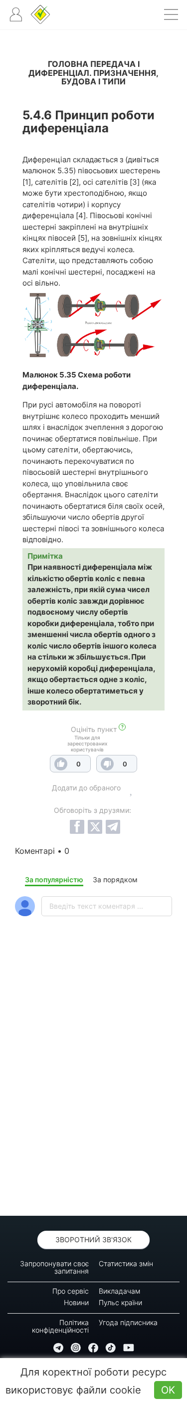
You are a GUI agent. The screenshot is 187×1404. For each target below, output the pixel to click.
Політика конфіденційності (60, 1326)
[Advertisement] (93, 1092)
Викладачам (119, 1291)
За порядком (115, 879)
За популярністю (54, 879)
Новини (76, 1302)
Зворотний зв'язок (93, 1239)
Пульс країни (120, 1302)
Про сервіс (70, 1291)
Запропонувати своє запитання (54, 1267)
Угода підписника (128, 1322)
